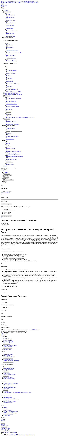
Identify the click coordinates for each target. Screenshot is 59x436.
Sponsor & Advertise (33, 1)
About (5, 140)
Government (9, 78)
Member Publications (11, 22)
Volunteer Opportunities (11, 104)
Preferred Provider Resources (10, 345)
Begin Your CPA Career (9, 125)
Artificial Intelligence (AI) (12, 89)
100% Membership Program (12, 154)
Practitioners (9, 75)
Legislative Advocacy (11, 121)
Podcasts (10, 1)
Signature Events (10, 25)
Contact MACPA (4, 425)
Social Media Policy (5, 428)
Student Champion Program (12, 106)
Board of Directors (10, 148)
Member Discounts (10, 17)
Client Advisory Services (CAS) (13, 91)
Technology (9, 86)
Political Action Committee (12, 124)
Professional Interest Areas (12, 30)
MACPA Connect (10, 14)
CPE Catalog (9, 44)
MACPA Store (9, 162)
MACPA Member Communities (13, 98)
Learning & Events (8, 37)
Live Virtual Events (10, 55)
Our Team (8, 146)
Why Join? (5, 10)
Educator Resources (8, 402)
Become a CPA (15, 1)
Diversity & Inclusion (11, 101)
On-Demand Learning (11, 60)
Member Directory (10, 36)
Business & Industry (11, 73)
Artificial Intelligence (8, 377)
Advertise (3, 420)
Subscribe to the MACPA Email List (9, 432)
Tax (7, 67)
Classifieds (8, 114)
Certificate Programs (11, 58)
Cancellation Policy (5, 429)
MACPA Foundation (24, 1)
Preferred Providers (10, 20)
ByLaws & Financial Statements (13, 151)
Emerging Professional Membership (14, 156)
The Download (9, 28)
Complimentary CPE (8, 341)
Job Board (8, 112)
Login (2, 3)
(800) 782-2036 (4, 333)
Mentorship (9, 133)
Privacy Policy (4, 427)
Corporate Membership (11, 159)
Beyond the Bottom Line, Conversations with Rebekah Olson (20, 117)
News (6, 1)
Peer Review (9, 109)
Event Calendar (9, 47)
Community (6, 95)
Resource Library (10, 33)
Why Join (3, 417)
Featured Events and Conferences (11, 360)
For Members (7, 12)
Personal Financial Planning (12, 83)
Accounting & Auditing (11, 70)
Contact (5, 166)
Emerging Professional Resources (14, 131)
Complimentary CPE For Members (14, 52)
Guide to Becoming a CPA (12, 136)
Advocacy (6, 118)
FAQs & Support (10, 164)
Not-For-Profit (9, 81)
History (8, 143)
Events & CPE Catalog (34, 329)
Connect (2, 1)
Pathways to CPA (10, 139)
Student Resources (10, 128)
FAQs (2, 433)
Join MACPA (4, 5)
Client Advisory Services (9, 378)
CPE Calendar (6, 355)
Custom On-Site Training (12, 50)
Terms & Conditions (5, 430)
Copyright (3, 424)
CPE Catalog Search (8, 354)
